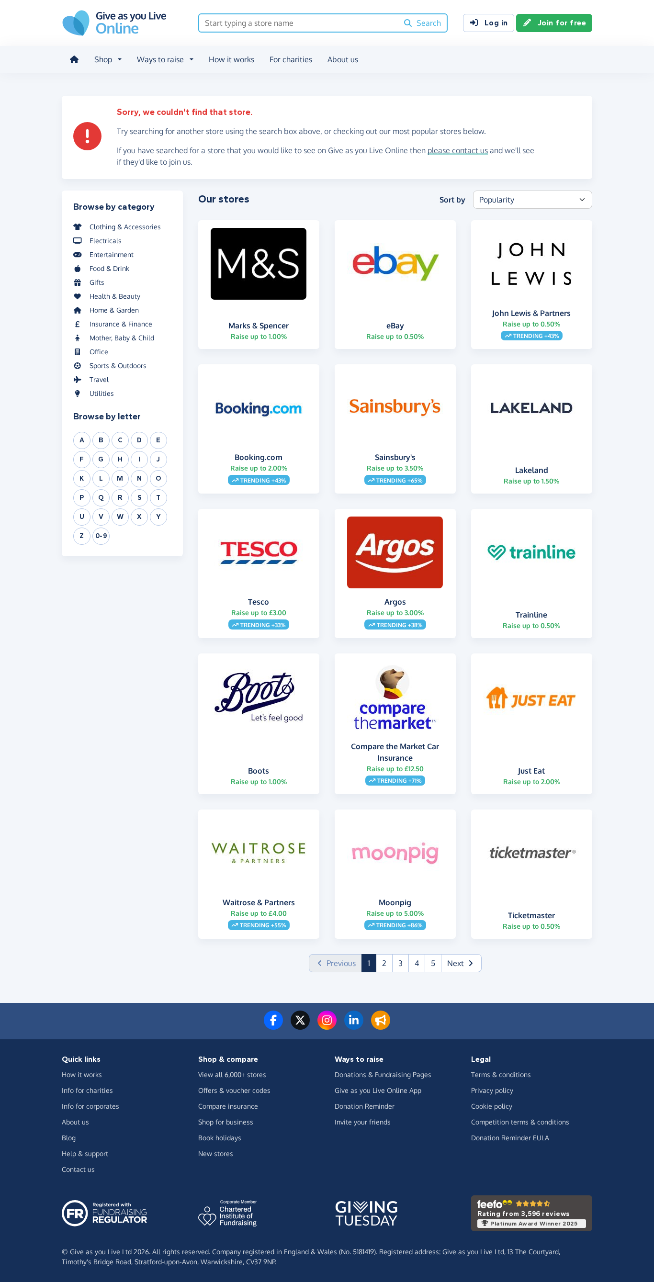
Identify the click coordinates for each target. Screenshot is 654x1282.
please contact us (458, 150)
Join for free (562, 22)
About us (342, 59)
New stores (215, 1153)
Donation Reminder (365, 1106)
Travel (99, 379)
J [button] (158, 459)
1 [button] (372, 963)
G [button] (101, 459)
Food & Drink (109, 268)
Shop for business (225, 1122)
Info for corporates (90, 1106)
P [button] (81, 498)
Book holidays (219, 1138)
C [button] (120, 440)
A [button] (82, 440)
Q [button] (101, 498)
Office (99, 352)
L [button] (101, 478)
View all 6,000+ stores (232, 1074)
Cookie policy (491, 1106)
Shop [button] (103, 59)
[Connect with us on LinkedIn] (353, 1026)
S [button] (139, 498)
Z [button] (81, 536)
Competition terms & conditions (520, 1122)
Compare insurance (228, 1106)
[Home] (74, 59)
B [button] (101, 440)
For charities (291, 59)
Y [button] (158, 517)
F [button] (81, 459)
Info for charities (87, 1090)
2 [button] (384, 963)
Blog (69, 1138)
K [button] (81, 478)
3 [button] (400, 963)
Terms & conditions (501, 1074)
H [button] (120, 459)
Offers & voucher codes (234, 1090)
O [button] (158, 478)
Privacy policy (492, 1090)
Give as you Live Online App (378, 1090)
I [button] (139, 459)
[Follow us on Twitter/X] (300, 1026)
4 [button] (417, 963)
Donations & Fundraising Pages (383, 1074)
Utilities (102, 393)
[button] (461, 963)
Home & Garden (114, 310)
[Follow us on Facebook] (273, 1026)
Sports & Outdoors (118, 365)
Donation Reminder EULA (510, 1138)
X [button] (139, 517)
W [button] (120, 517)
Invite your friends (363, 1122)
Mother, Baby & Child (122, 338)
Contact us (78, 1169)
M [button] (120, 478)
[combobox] (298, 23)
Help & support (85, 1153)
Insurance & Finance (121, 324)
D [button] (139, 440)
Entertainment (112, 254)
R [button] (120, 498)
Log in (496, 22)
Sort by (452, 199)
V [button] (101, 517)
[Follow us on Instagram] (327, 1026)
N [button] (139, 478)
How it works (231, 59)
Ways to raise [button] (160, 59)
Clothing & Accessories (125, 227)
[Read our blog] (380, 1026)
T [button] (158, 498)
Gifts (97, 282)
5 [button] (433, 963)
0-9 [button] (101, 536)
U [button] (82, 517)
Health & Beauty (115, 296)
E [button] (158, 440)
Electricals (106, 240)
